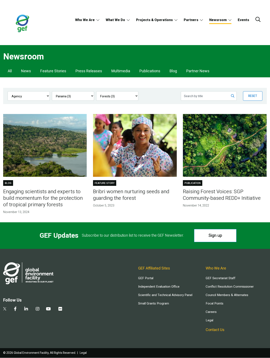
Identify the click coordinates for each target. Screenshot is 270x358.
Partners (191, 20)
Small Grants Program (153, 303)
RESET (252, 96)
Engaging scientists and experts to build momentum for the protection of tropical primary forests (43, 198)
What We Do (115, 20)
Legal (209, 320)
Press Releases (89, 71)
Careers (211, 312)
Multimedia (120, 71)
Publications (149, 71)
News (26, 71)
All (10, 71)
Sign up (215, 235)
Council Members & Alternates (227, 295)
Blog (173, 71)
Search (258, 19)
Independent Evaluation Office (159, 286)
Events (243, 20)
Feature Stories (53, 71)
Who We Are (85, 20)
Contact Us (215, 330)
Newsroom (218, 20)
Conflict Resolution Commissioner (230, 286)
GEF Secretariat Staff (220, 278)
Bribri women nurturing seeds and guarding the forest (131, 195)
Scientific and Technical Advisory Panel (165, 295)
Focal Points (214, 303)
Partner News (197, 71)
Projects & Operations (154, 20)
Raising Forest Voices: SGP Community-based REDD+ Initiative (222, 195)
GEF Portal (145, 278)
